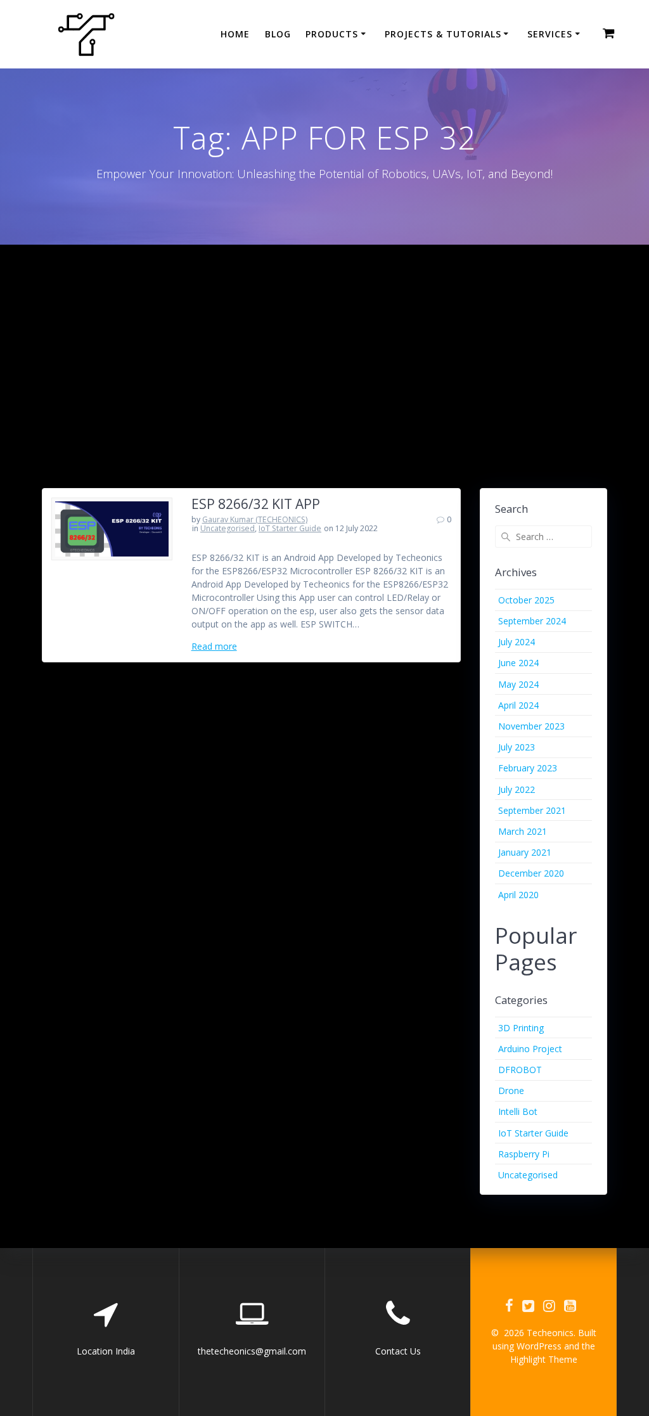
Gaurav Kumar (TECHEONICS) (254, 519)
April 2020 (518, 895)
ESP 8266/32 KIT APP (255, 504)
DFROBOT (520, 1070)
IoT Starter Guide (290, 528)
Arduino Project (530, 1049)
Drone (511, 1091)
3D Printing (521, 1028)
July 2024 (516, 642)
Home (235, 34)
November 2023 (531, 726)
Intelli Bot (517, 1111)
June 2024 (518, 663)
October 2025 (526, 600)
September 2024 (532, 621)
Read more (214, 646)
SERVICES (549, 34)
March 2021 (522, 831)
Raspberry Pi (523, 1154)
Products (331, 34)
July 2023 (516, 747)
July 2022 (516, 789)
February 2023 (527, 768)
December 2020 (531, 873)
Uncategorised (227, 528)
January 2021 (524, 852)
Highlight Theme (543, 1359)
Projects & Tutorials (443, 34)
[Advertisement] (324, 339)
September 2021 (532, 810)
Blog (278, 34)
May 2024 (518, 684)
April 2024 (518, 705)
